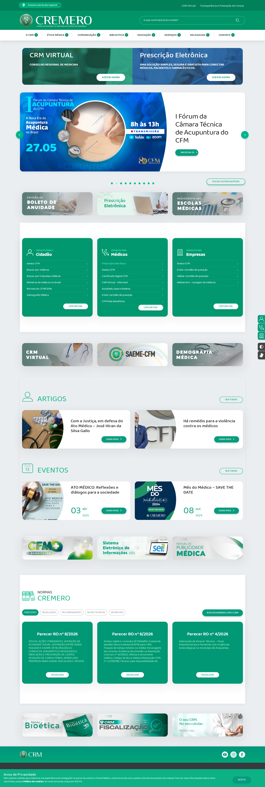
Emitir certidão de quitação (117, 295)
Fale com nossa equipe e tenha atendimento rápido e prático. (199, 128)
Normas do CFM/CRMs (39, 289)
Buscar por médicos (38, 270)
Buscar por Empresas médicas (44, 276)
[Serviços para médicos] (261, 327)
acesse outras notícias (226, 181)
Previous (16, 131)
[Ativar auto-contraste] (261, 347)
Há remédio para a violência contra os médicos (209, 423)
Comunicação (87, 35)
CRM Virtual (189, 6)
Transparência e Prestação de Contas (222, 6)
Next (241, 131)
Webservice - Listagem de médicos (196, 282)
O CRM (30, 35)
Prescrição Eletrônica (114, 264)
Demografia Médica (38, 295)
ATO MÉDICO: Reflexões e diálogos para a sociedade (95, 490)
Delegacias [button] (197, 35)
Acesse (111, 77)
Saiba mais (187, 152)
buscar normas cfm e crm (222, 613)
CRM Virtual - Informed (115, 282)
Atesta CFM (33, 264)
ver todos (231, 399)
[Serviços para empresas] (261, 336)
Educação (144, 35)
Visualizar (57, 675)
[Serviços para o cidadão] (261, 319)
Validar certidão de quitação (192, 276)
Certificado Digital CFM (115, 276)
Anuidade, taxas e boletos (116, 289)
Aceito (242, 780)
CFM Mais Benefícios (113, 301)
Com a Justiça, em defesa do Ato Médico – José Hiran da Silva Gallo (97, 426)
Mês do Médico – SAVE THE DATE (208, 490)
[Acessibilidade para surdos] (261, 355)
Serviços (170, 35)
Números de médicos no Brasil (44, 282)
